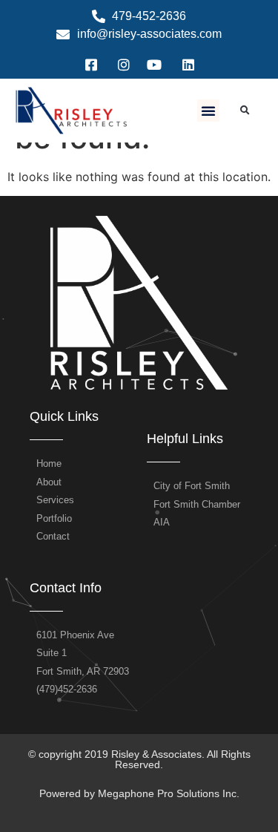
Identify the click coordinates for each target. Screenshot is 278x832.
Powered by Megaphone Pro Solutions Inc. (139, 793)
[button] (208, 110)
